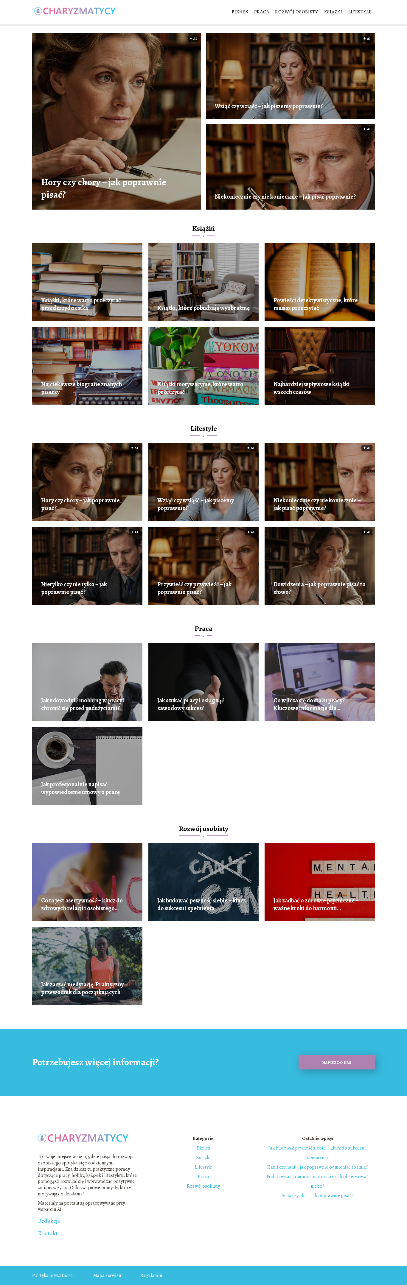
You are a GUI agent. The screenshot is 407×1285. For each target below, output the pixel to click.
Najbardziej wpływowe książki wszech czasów (312, 388)
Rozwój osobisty (296, 12)
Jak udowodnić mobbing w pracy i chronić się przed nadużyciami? (83, 704)
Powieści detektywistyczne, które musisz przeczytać (316, 304)
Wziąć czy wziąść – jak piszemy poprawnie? (269, 106)
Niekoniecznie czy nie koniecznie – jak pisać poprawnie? (285, 197)
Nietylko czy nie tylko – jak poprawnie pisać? (74, 588)
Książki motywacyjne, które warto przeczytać (200, 388)
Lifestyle (360, 12)
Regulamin (151, 1275)
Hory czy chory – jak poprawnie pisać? (103, 188)
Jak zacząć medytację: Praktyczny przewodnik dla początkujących (82, 988)
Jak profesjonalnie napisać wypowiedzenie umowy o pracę (80, 788)
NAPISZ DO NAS (336, 1062)
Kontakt (48, 1233)
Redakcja (49, 1221)
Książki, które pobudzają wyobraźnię (203, 308)
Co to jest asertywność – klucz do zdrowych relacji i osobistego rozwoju (82, 904)
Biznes (240, 12)
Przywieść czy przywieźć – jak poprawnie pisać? (194, 588)
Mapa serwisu (107, 1275)
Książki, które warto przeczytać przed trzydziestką (81, 304)
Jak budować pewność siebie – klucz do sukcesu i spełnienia (201, 904)
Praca (261, 12)
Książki (333, 12)
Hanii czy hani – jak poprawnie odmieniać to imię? (317, 1167)
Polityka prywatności (53, 1275)
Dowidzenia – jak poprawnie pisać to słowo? (320, 588)
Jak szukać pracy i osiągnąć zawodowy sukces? (190, 704)
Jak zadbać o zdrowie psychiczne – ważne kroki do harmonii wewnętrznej (316, 904)
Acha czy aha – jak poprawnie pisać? (318, 1195)
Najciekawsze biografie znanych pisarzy (81, 388)
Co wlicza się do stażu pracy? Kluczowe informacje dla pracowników (309, 704)
